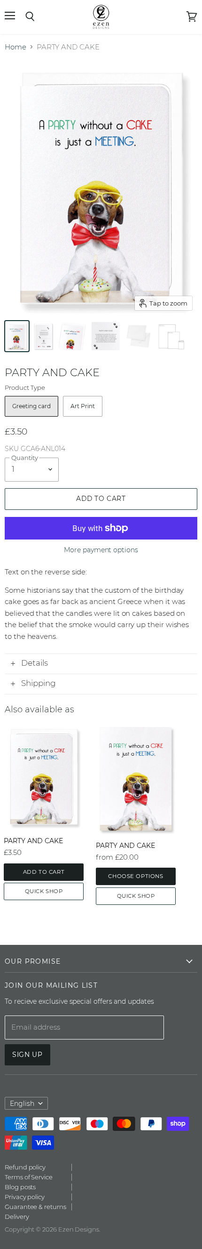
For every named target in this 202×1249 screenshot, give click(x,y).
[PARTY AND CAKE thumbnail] (73, 336)
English (22, 1103)
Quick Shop (44, 891)
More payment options (101, 550)
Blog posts (20, 1187)
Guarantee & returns (35, 1206)
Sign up (27, 1054)
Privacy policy (25, 1197)
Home (15, 47)
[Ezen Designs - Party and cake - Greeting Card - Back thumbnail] (43, 336)
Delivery (17, 1216)
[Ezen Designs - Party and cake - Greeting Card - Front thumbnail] (17, 336)
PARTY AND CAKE (33, 841)
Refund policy (25, 1167)
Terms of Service (29, 1177)
